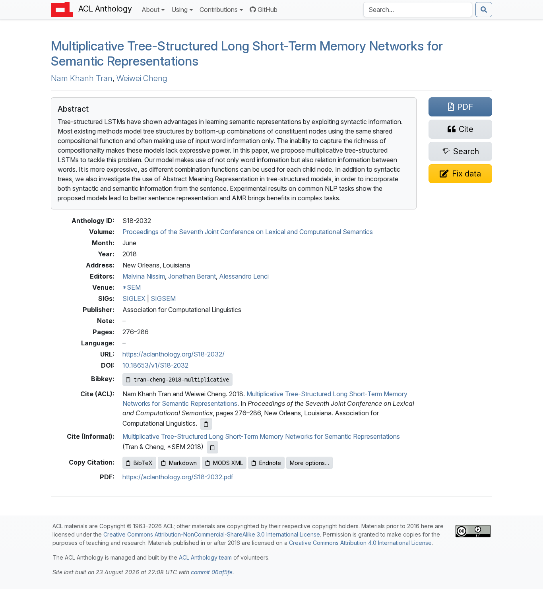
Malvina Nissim (143, 276)
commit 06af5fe (212, 572)
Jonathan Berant (192, 276)
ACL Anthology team (205, 557)
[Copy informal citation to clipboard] (212, 447)
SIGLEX (133, 298)
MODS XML (228, 462)
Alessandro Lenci (244, 276)
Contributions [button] (219, 10)
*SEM (131, 287)
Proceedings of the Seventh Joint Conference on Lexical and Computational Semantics (247, 232)
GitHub (267, 10)
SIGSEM (163, 298)
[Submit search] (483, 9)
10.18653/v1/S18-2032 (155, 365)
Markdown (183, 462)
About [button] (150, 10)
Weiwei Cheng (141, 78)
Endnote (270, 462)
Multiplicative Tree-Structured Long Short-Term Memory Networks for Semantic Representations (247, 53)
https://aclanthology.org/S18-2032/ (173, 354)
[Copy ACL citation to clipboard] (206, 424)
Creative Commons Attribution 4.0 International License (360, 542)
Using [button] (179, 10)
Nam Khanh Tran (81, 78)
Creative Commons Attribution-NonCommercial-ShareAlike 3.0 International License (211, 534)
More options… (309, 462)
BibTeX (143, 462)
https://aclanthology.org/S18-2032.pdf (177, 477)
